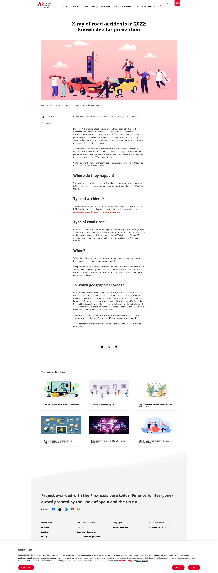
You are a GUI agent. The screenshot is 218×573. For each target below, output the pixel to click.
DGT (122, 131)
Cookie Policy (126, 561)
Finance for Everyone (156, 523)
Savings (95, 6)
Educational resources (122, 6)
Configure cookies (26, 567)
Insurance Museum (148, 6)
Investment (105, 6)
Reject (178, 567)
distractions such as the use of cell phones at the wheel (96, 212)
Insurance (74, 6)
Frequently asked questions (88, 537)
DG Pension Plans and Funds (159, 527)
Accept (194, 567)
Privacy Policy (142, 561)
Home (64, 6)
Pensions (85, 6)
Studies (48, 123)
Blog (136, 6)
